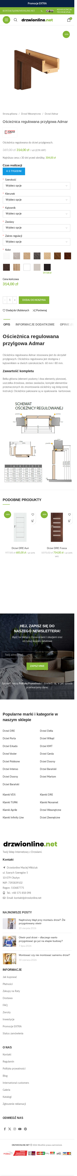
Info (28, 1169)
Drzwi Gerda (47, 754)
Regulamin (8, 1061)
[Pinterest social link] (25, 1129)
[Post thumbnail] (9, 924)
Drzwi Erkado (10, 746)
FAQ (5, 1005)
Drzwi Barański (11, 784)
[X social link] (9, 1129)
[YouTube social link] (20, 1129)
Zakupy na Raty (11, 991)
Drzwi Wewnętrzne (31, 114)
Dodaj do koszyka (34, 300)
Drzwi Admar (51, 114)
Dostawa (8, 998)
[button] (33, 521)
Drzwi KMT (46, 746)
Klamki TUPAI (10, 802)
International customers (16, 1083)
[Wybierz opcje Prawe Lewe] (36, 200)
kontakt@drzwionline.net (27, 898)
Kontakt (7, 1054)
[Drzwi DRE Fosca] (56, 527)
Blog (5, 1076)
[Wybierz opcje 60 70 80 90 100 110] (36, 186)
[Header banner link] (37, 3)
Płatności (8, 984)
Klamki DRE (46, 795)
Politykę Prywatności (30, 683)
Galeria (6, 1090)
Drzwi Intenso (10, 769)
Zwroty (7, 1012)
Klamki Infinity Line (13, 817)
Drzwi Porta (9, 738)
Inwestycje (8, 1019)
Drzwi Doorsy (10, 777)
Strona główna (10, 114)
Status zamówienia (13, 1033)
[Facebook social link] (5, 1129)
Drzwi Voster (10, 754)
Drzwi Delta (46, 731)
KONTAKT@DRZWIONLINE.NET (19, 11)
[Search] (15, 19)
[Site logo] (37, 20)
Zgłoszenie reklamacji (14, 1104)
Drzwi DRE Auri (20, 548)
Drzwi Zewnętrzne (50, 817)
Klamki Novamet (49, 802)
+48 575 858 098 (21, 893)
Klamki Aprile (10, 810)
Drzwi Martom (48, 777)
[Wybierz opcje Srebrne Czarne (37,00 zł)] (36, 228)
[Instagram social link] (14, 1129)
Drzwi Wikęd (47, 738)
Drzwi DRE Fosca (57, 548)
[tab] (6, 324)
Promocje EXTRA (12, 1026)
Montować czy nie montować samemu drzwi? (44, 955)
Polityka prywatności (14, 1069)
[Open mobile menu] (6, 19)
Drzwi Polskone (11, 761)
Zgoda (42, 1169)
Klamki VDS (9, 795)
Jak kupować (10, 977)
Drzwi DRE (9, 731)
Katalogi (7, 1097)
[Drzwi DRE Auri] (20, 527)
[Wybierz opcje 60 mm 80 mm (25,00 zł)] (36, 214)
